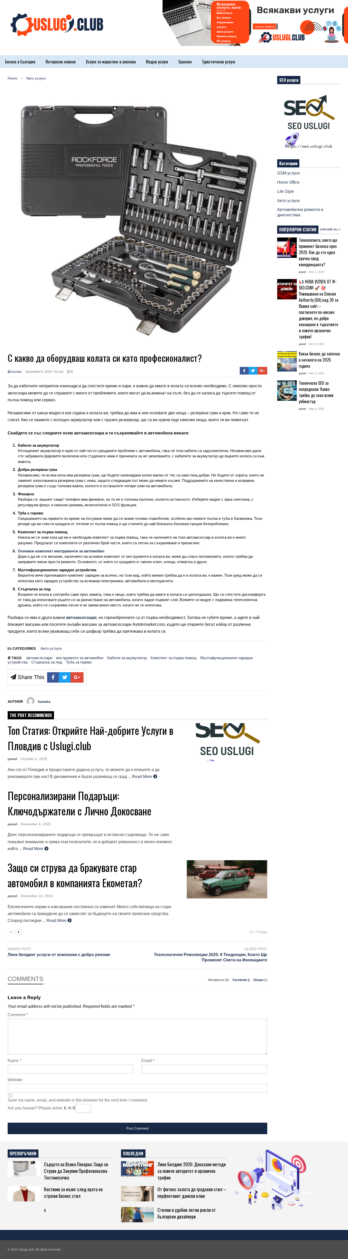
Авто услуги (51, 648)
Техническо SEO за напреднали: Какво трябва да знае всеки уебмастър (316, 392)
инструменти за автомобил (79, 658)
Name (14, 1060)
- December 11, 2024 (36, 896)
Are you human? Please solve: (36, 1108)
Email (147, 1060)
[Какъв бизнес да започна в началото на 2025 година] (287, 361)
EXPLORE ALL (329, 229)
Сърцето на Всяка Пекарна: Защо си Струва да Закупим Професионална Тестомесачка (76, 1171)
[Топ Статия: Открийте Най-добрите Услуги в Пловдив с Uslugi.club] (227, 742)
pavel (12, 759)
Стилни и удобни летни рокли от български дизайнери (186, 1213)
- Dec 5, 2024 (315, 373)
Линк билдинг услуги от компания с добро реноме (59, 954)
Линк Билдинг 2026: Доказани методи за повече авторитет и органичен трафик (191, 1171)
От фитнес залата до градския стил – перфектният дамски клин (191, 1192)
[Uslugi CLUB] (56, 30)
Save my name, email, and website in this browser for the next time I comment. (78, 1100)
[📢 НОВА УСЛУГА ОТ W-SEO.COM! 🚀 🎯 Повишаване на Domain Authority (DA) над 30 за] (287, 289)
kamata (16, 372)
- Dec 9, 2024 (315, 344)
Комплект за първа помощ (173, 658)
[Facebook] (244, 371)
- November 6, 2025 (35, 824)
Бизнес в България (20, 62)
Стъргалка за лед (46, 662)
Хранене (185, 62)
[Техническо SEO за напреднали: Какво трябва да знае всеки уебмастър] (287, 390)
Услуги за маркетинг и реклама (111, 62)
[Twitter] (253, 371)
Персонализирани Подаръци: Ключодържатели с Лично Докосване (79, 803)
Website (15, 1080)
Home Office (288, 182)
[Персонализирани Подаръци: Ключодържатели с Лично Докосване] (227, 807)
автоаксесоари (39, 658)
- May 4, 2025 (315, 408)
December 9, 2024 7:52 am (44, 372)
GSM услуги (288, 173)
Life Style (285, 191)
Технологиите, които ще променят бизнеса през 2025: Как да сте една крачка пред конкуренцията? (318, 252)
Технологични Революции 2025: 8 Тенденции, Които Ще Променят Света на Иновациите (210, 957)
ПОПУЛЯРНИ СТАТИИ (297, 230)
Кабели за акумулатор (127, 658)
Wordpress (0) (219, 980)
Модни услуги (157, 62)
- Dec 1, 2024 (315, 271)
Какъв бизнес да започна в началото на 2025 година (319, 360)
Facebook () (241, 980)
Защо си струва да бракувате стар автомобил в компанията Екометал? (75, 875)
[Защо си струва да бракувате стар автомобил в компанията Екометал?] (227, 879)
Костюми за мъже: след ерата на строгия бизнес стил (73, 1192)
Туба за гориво (79, 662)
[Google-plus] (262, 371)
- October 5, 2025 (33, 759)
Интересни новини (61, 62)
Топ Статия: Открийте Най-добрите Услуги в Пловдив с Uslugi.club (90, 738)
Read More (142, 776)
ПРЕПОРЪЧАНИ (23, 1153)
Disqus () (260, 980)
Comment (18, 1015)
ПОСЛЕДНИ (133, 1153)
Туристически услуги (218, 62)
